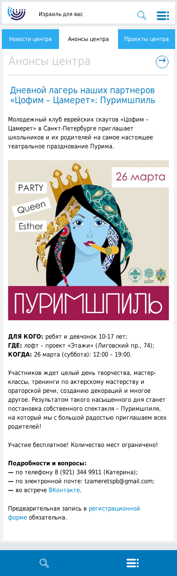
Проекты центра (146, 39)
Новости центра (30, 39)
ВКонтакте (64, 490)
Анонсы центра (88, 39)
